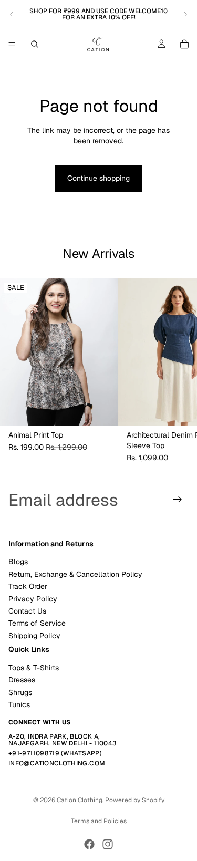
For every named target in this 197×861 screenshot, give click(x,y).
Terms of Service (37, 623)
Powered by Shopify (134, 800)
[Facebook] (89, 844)
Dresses (21, 679)
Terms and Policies (99, 821)
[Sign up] (178, 500)
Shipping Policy (34, 635)
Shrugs (20, 692)
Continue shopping (98, 178)
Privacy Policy (32, 598)
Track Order (27, 586)
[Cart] (184, 44)
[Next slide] (185, 14)
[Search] (34, 44)
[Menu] (12, 44)
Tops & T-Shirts (33, 667)
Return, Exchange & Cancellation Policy (75, 573)
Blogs (18, 561)
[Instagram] (107, 844)
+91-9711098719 (33, 753)
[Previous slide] (11, 14)
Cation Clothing (79, 800)
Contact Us (27, 610)
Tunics (19, 704)
